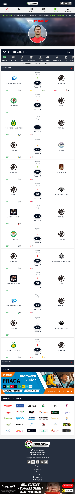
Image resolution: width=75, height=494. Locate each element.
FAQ (38, 474)
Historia (38, 469)
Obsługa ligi (38, 479)
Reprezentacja (38, 482)
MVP (65, 60)
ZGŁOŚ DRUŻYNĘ (6, 15)
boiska (68, 15)
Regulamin (38, 477)
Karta (48, 60)
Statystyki (13, 60)
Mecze (4, 60)
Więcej (68, 52)
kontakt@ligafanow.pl (38, 452)
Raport (37, 87)
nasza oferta (44, 15)
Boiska (38, 472)
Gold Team (31, 60)
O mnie (40, 60)
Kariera (22, 60)
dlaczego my (32, 15)
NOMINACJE (60, 15)
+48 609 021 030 (38, 450)
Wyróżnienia (57, 60)
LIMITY (52, 15)
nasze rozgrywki (20, 15)
